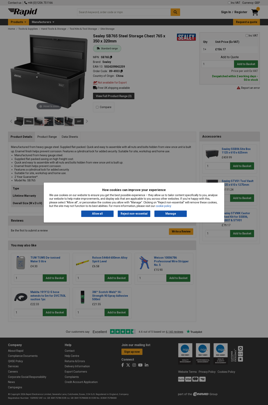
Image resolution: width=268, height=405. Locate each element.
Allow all (97, 213)
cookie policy (163, 206)
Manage (170, 213)
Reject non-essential (134, 213)
